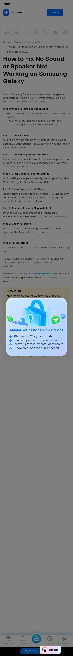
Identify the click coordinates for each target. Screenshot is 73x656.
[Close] (12, 302)
